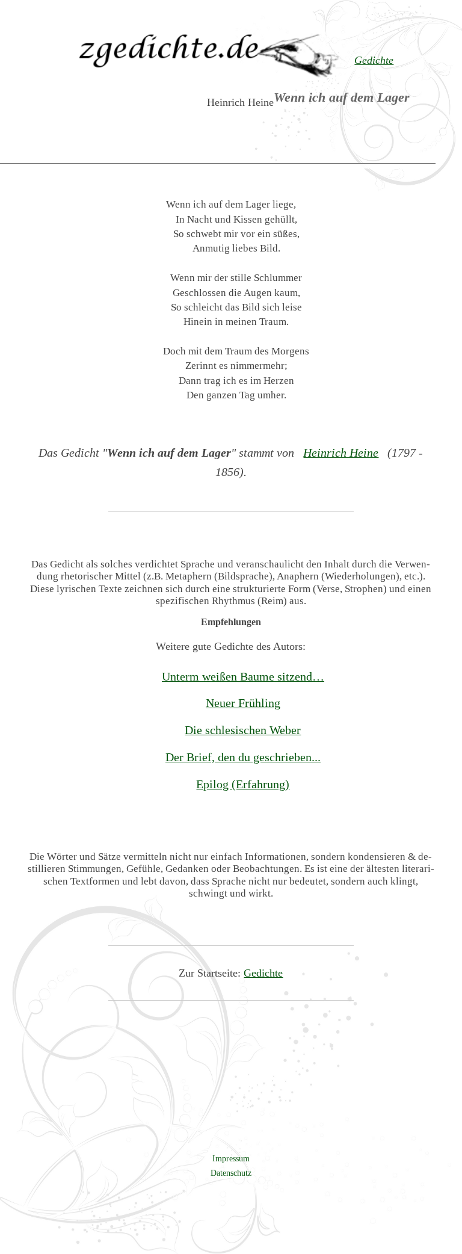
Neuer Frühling (243, 702)
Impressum (231, 1158)
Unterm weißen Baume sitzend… (243, 676)
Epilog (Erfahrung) (242, 784)
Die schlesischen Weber (243, 730)
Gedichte (263, 973)
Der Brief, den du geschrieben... (243, 757)
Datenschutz (231, 1173)
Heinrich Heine (340, 452)
